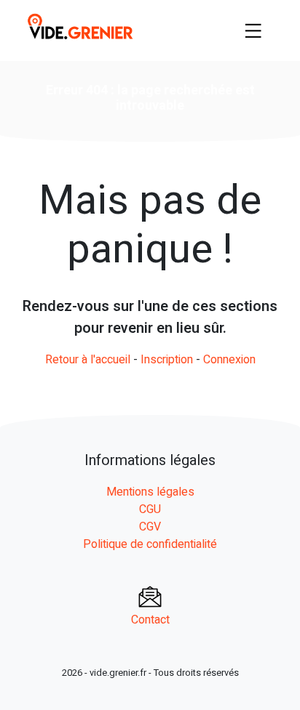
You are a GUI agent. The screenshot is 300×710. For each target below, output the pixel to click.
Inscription (167, 359)
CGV (150, 527)
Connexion (229, 359)
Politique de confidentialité (150, 544)
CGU (150, 509)
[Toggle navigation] (253, 30)
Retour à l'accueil (87, 359)
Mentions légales (150, 492)
